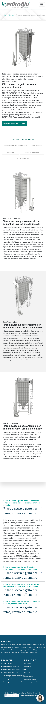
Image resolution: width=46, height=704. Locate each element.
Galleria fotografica (30, 679)
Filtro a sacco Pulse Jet (10, 672)
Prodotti (11, 15)
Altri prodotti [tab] (23, 158)
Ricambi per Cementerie (10, 679)
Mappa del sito (28, 676)
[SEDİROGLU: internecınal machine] (16, 4)
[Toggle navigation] (42, 4)
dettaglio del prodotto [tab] (23, 139)
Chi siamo (27, 663)
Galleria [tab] (10, 152)
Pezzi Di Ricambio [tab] (32, 152)
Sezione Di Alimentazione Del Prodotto (12, 669)
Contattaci (27, 666)
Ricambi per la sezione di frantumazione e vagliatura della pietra (12, 682)
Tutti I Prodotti (7, 663)
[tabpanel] (23, 319)
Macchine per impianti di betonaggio (12, 676)
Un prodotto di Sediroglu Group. (31, 695)
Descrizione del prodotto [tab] (15, 146)
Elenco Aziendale (29, 673)
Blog (25, 670)
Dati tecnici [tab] (37, 146)
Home (5, 15)
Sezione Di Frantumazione (10, 666)
